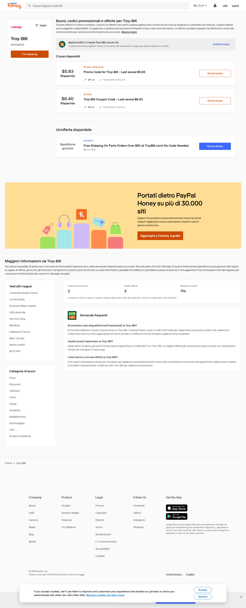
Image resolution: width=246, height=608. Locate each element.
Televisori (14, 390)
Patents (99, 520)
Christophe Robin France (23, 293)
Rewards (67, 520)
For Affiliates (69, 527)
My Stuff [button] (198, 6)
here (82, 574)
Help (31, 512)
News (32, 527)
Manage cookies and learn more (105, 594)
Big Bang (14, 325)
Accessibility (102, 548)
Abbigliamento (17, 416)
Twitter (137, 512)
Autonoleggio (16, 423)
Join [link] (225, 5)
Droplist (66, 505)
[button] (180, 574)
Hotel (12, 397)
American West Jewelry (22, 306)
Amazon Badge (70, 512)
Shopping (14, 410)
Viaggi (12, 403)
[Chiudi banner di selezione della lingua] (241, 597)
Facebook (139, 505)
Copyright (101, 512)
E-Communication (106, 541)
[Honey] (14, 6)
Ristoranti (15, 384)
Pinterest (138, 527)
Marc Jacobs (16, 338)
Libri (11, 429)
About (32, 505)
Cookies (100, 556)
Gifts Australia (17, 312)
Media (32, 541)
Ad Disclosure (103, 534)
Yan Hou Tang (17, 318)
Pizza (12, 377)
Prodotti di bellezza (20, 436)
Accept (202, 589)
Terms (99, 527)
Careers (33, 520)
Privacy (99, 505)
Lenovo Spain (17, 299)
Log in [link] (235, 5)
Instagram (139, 520)
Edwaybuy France (19, 331)
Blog (31, 534)
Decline (202, 596)
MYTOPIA (14, 351)
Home (8, 463)
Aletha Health (17, 344)
